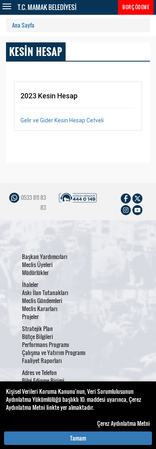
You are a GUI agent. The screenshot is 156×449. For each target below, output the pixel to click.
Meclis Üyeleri (37, 264)
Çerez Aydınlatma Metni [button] (123, 423)
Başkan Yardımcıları (45, 256)
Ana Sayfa (23, 25)
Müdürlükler (35, 272)
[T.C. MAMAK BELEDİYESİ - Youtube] (137, 209)
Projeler (30, 316)
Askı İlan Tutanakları (45, 292)
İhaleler (30, 284)
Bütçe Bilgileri (37, 336)
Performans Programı (45, 344)
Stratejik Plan (37, 328)
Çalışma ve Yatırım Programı (54, 352)
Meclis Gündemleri (42, 300)
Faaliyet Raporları (42, 360)
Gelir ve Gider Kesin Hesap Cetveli (62, 120)
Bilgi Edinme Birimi (43, 380)
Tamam (78, 438)
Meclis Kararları (40, 308)
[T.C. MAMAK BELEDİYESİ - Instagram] (126, 209)
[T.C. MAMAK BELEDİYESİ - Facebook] (126, 198)
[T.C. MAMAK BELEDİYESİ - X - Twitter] (137, 198)
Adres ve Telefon (39, 372)
